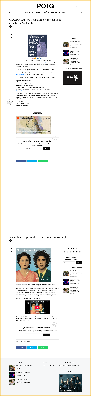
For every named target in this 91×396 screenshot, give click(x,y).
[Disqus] (45, 181)
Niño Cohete (47, 63)
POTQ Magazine (16, 26)
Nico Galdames (20, 74)
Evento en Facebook (21, 91)
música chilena (28, 155)
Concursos (22, 155)
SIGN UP (46, 148)
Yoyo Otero (46, 155)
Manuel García (20, 286)
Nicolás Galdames (35, 155)
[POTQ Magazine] (45, 6)
